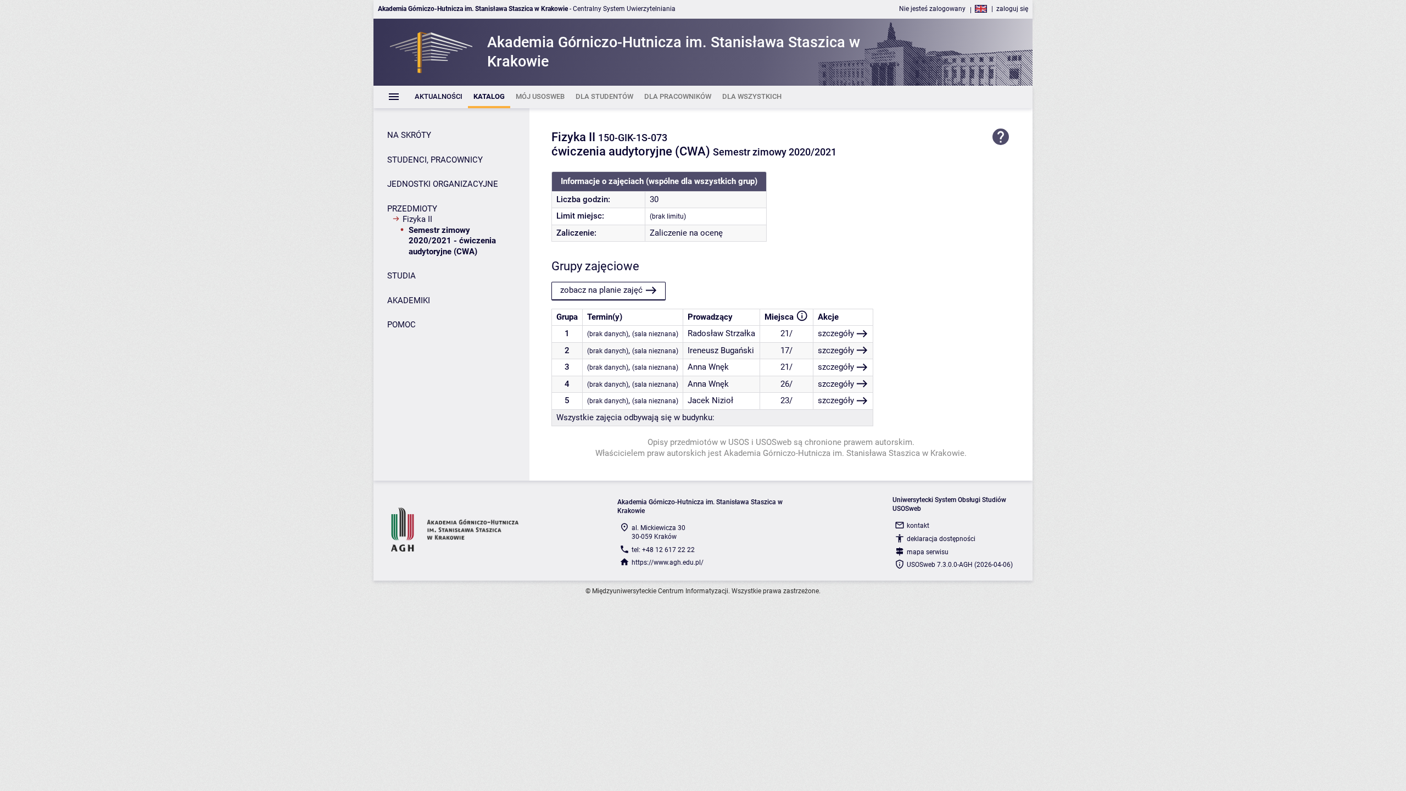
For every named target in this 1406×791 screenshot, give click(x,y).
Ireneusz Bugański (721, 350)
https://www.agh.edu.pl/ (668, 562)
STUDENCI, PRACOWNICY (435, 160)
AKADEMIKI (408, 300)
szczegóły (836, 333)
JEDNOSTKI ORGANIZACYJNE (442, 184)
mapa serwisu (928, 552)
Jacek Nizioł (710, 400)
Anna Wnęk (708, 367)
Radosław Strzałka (721, 333)
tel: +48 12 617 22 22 (663, 550)
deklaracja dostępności (941, 539)
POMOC (401, 325)
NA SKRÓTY (409, 135)
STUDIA (401, 276)
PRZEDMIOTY (412, 209)
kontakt (918, 526)
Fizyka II (417, 219)
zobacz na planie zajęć (601, 290)
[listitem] (438, 97)
